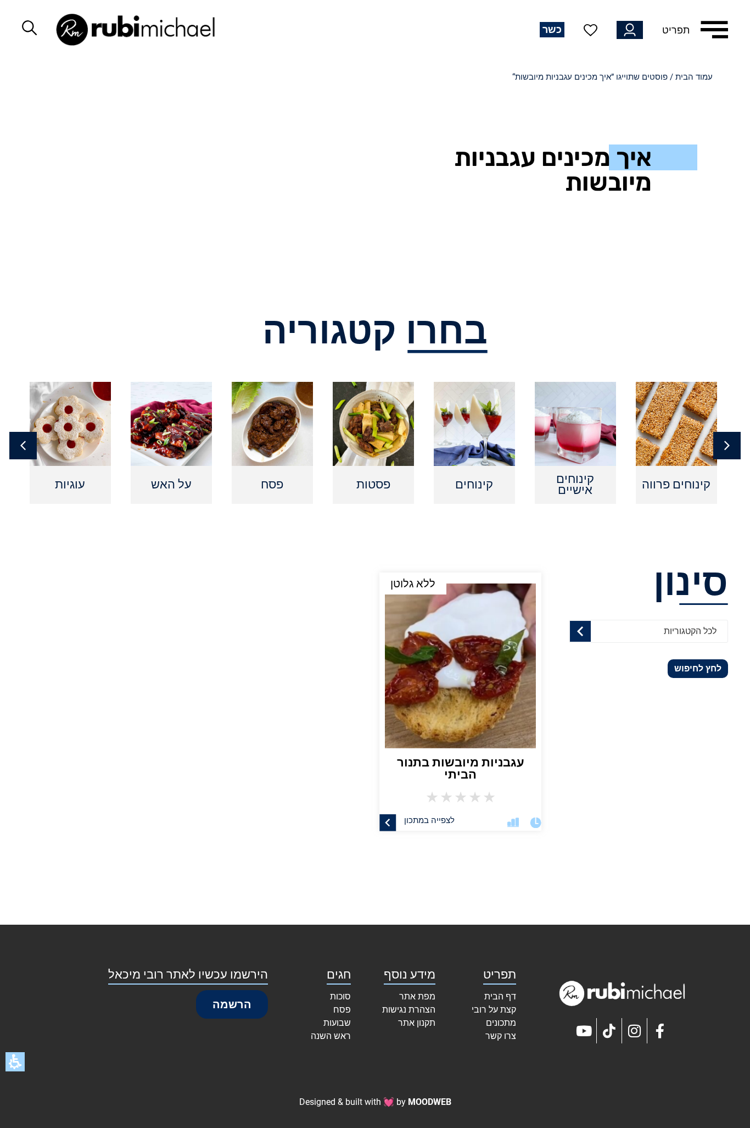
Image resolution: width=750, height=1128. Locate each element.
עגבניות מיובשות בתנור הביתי (460, 768)
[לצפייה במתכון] (387, 822)
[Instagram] (634, 1030)
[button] (23, 445)
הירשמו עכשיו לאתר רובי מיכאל (188, 974)
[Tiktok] (609, 1030)
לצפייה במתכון (429, 820)
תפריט (676, 30)
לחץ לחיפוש (697, 668)
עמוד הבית (694, 77)
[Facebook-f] (660, 1030)
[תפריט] (714, 29)
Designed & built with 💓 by (375, 1102)
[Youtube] (584, 1030)
